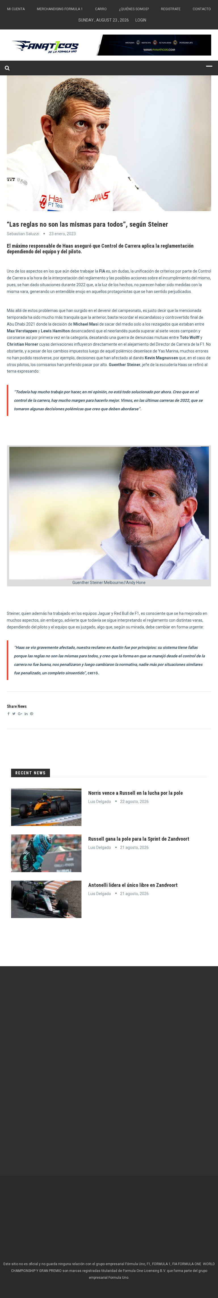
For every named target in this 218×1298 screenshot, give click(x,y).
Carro (101, 9)
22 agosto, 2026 (134, 801)
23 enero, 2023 (62, 233)
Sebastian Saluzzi (23, 233)
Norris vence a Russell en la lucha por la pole (135, 793)
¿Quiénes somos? (134, 9)
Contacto (202, 9)
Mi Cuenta (16, 9)
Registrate (171, 9)
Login (140, 20)
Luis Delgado (99, 801)
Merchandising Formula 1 (60, 9)
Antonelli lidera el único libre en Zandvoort (133, 885)
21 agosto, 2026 (134, 847)
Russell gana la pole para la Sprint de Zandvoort (138, 839)
